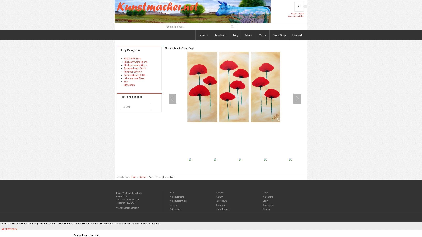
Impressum (221, 201)
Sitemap (267, 209)
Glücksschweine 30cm (135, 62)
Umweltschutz (223, 209)
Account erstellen (296, 16)
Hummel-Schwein (133, 71)
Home (202, 35)
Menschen (129, 85)
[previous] (175, 99)
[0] (299, 7)
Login (265, 201)
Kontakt (220, 192)
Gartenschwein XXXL (135, 75)
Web (261, 35)
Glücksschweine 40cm (135, 65)
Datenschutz (176, 209)
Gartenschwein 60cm (135, 68)
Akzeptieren (9, 229)
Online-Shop (279, 35)
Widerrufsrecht (177, 197)
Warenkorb (268, 197)
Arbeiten (219, 35)
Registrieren (268, 205)
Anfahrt (219, 197)
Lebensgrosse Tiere (134, 78)
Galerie (248, 35)
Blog (235, 35)
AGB (172, 192)
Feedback (297, 35)
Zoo (126, 81)
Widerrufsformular (178, 201)
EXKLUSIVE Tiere (132, 58)
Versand (174, 205)
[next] (295, 99)
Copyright (220, 205)
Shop (265, 192)
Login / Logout (297, 14)
